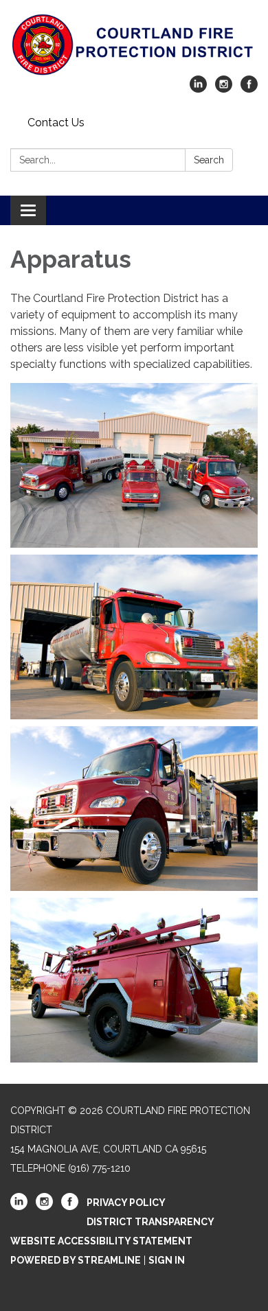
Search (209, 159)
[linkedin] (198, 88)
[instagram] (223, 88)
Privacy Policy (126, 1202)
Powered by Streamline (75, 1260)
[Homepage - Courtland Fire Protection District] (134, 45)
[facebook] (249, 88)
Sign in (166, 1260)
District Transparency (150, 1221)
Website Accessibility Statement (101, 1240)
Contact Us (56, 122)
